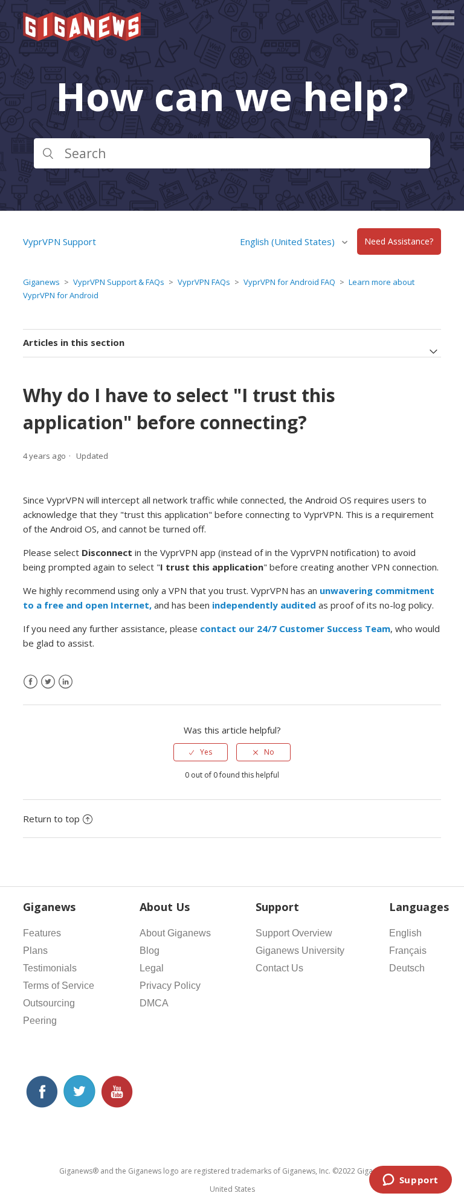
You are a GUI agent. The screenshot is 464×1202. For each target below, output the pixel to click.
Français (408, 950)
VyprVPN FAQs (204, 282)
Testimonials (50, 968)
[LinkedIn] (65, 681)
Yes (206, 752)
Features (42, 933)
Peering (40, 1020)
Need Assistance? (398, 242)
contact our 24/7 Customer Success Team (295, 628)
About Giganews (175, 933)
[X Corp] (48, 681)
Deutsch (407, 968)
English (405, 933)
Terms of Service (58, 985)
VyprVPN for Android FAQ (289, 282)
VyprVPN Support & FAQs (118, 282)
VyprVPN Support (59, 241)
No (269, 752)
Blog (150, 950)
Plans (35, 950)
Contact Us (279, 968)
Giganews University (300, 950)
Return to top (51, 819)
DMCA (154, 1003)
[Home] (83, 37)
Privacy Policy (170, 985)
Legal (152, 968)
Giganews (41, 282)
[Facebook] (30, 681)
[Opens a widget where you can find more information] (410, 1181)
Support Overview (294, 933)
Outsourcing (49, 1003)
